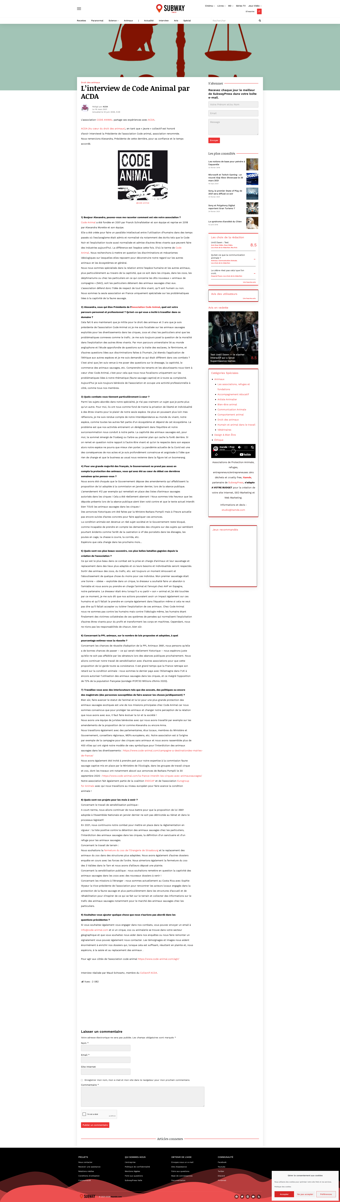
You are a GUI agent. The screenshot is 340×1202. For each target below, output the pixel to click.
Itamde (247, 477)
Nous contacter (85, 1162)
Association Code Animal (145, 307)
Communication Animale (227, 260)
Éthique (218, 439)
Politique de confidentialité (137, 1167)
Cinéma (209, 6)
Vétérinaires (224, 429)
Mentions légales (132, 1171)
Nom (85, 1043)
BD (229, 6)
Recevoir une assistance (89, 1167)
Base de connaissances (181, 1176)
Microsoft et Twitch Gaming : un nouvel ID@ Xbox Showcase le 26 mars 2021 (225, 177)
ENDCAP (149, 780)
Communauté (84, 1180)
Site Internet (88, 1067)
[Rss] (259, 1197)
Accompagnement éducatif (233, 394)
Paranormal (97, 20)
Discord (221, 1176)
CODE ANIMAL (105, 119)
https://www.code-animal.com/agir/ (158, 959)
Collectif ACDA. (149, 972)
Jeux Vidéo (254, 6)
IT (259, 11)
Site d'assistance (179, 1167)
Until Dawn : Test (220, 242)
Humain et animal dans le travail (236, 424)
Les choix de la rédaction (220, 247)
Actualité (149, 20)
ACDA (105, 107)
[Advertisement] (142, 1002)
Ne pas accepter (305, 1194)
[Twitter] (242, 1197)
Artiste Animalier (227, 399)
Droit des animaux (90, 82)
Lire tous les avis (249, 282)
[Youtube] (253, 1197)
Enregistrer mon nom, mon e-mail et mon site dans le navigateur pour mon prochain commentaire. (137, 1080)
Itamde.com (116, 1197)
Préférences (326, 1194)
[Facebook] (236, 1197)
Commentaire (90, 1085)
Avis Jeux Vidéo (217, 245)
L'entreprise (130, 1162)
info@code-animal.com (94, 929)
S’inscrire (250, 11)
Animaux (128, 20)
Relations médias (86, 1171)
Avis (176, 20)
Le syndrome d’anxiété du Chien (225, 221)
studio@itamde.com (233, 509)
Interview (164, 20)
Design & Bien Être (225, 434)
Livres (220, 6)
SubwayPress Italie (133, 1180)
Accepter (284, 1194)
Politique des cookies (283, 1187)
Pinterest (222, 1180)
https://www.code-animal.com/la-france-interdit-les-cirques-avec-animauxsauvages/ (152, 775)
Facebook (222, 1162)
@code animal (142, 203)
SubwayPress (235, 482)
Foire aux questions (134, 1176)
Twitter (221, 1171)
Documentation (178, 1180)
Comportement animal (231, 414)
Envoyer (214, 140)
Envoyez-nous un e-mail (182, 1162)
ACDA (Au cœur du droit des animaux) (103, 128)
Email (85, 1055)
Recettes (81, 20)
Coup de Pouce (216, 276)
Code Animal (88, 222)
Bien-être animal (227, 404)
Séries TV (241, 6)
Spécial (187, 20)
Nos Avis (234, 247)
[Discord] (248, 1197)
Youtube (221, 1167)
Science (113, 20)
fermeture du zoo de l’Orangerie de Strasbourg (131, 850)
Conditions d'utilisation (89, 1176)
